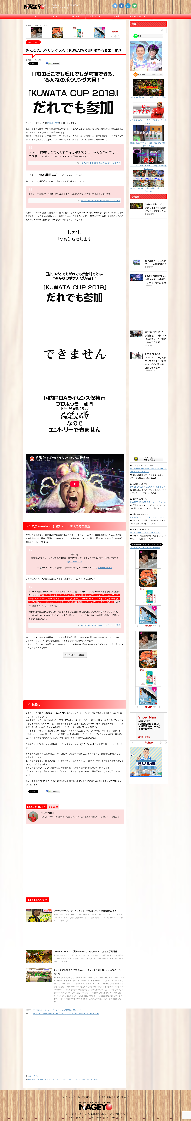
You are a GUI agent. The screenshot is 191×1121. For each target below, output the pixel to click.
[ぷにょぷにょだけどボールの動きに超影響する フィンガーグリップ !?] (148, 162)
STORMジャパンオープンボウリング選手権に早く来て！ (58, 1010)
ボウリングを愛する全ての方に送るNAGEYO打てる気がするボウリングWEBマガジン (95, 1114)
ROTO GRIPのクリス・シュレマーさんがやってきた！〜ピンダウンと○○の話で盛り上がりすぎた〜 (155, 361)
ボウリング (76, 1079)
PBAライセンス (46, 1079)
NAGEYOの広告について (87, 1097)
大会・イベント (96, 16)
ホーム (33, 16)
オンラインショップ (137, 16)
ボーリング (85, 1079)
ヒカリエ (56, 1079)
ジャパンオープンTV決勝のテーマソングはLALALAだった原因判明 (85, 951)
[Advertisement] (75, 679)
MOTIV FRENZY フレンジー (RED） (145, 532)
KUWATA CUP (33, 1079)
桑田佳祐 (94, 1079)
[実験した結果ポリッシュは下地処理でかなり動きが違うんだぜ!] (148, 139)
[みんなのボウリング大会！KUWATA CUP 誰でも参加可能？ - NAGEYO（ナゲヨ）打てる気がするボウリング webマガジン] (128, 5)
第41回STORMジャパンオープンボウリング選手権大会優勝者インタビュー (66, 1013)
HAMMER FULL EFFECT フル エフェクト (147, 517)
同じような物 (53, 123)
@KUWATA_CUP (74, 561)
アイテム (54, 16)
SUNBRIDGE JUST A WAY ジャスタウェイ (147, 487)
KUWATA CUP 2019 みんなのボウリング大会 (100, 163)
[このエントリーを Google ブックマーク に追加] (47, 63)
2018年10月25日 (105, 567)
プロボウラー (66, 1079)
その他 (116, 16)
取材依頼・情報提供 (106, 1097)
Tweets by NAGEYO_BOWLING (145, 547)
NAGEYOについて (68, 1097)
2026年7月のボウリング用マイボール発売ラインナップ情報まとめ (155, 279)
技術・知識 (75, 16)
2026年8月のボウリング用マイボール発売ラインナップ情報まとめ (156, 207)
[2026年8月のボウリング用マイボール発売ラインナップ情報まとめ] (148, 94)
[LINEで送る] (54, 63)
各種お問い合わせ (122, 1097)
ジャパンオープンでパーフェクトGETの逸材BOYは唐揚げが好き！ (85, 910)
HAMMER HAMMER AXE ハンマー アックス (148, 502)
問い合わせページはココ (75, 655)
